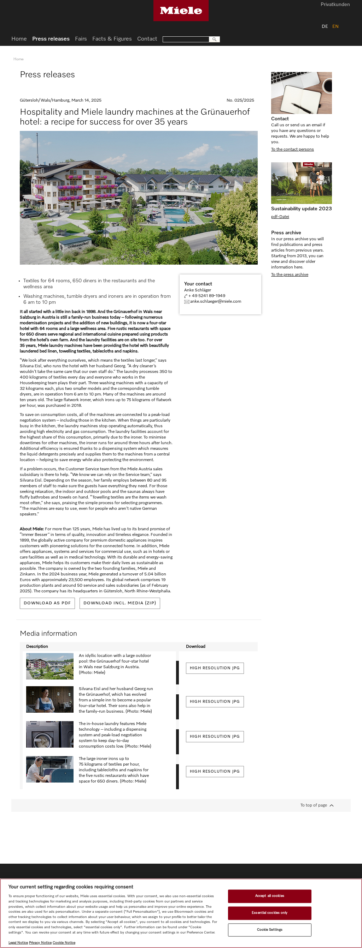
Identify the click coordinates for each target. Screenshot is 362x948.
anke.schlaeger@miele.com (215, 302)
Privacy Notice (40, 942)
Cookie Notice (64, 942)
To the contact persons (292, 149)
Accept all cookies (269, 896)
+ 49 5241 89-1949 (206, 296)
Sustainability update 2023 (301, 208)
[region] (181, 913)
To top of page (313, 805)
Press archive (286, 232)
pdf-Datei (280, 217)
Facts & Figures (112, 39)
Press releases (51, 39)
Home (19, 39)
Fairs (81, 39)
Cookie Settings (269, 929)
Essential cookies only (269, 912)
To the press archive (289, 275)
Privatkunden (335, 5)
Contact (280, 118)
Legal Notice (18, 942)
